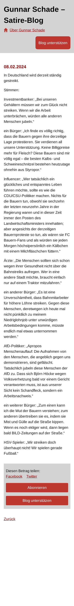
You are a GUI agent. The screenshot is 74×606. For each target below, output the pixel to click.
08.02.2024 (15, 66)
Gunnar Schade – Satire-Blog (34, 15)
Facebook (14, 476)
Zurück (9, 519)
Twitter (31, 476)
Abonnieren (37, 487)
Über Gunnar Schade (27, 30)
